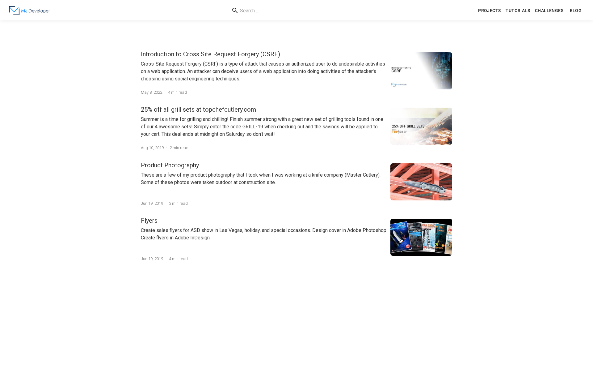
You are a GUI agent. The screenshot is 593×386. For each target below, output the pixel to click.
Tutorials (518, 10)
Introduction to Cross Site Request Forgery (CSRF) (210, 54)
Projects (489, 10)
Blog (576, 10)
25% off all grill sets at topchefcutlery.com (198, 109)
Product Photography (170, 165)
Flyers (149, 220)
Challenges (549, 10)
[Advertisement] (296, 323)
